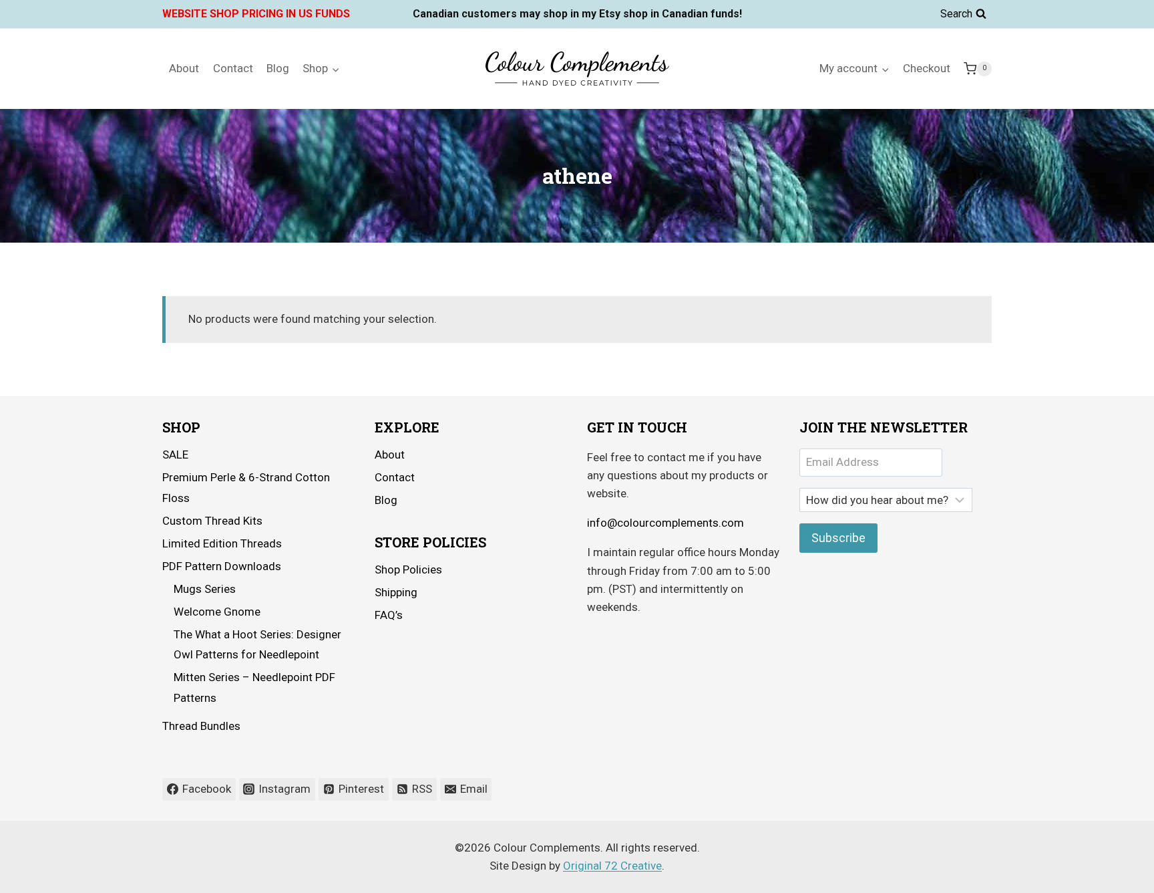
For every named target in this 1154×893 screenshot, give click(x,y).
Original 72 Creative (612, 865)
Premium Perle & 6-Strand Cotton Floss (246, 488)
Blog (277, 68)
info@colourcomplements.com (665, 522)
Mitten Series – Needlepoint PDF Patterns (254, 687)
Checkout (926, 68)
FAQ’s (389, 615)
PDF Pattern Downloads (221, 566)
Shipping (396, 592)
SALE (175, 454)
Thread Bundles (201, 726)
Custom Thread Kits (212, 520)
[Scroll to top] (1107, 872)
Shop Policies (408, 569)
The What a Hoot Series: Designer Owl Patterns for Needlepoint (257, 645)
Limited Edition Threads (222, 543)
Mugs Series (205, 589)
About (184, 68)
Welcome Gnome (217, 611)
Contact (233, 68)
